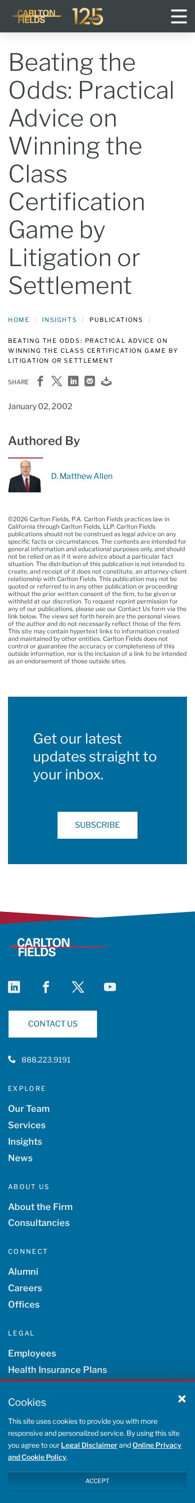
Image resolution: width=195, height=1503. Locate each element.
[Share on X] (57, 382)
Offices (24, 1304)
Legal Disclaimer (89, 1445)
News (20, 1158)
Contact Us (53, 1024)
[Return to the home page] (58, 16)
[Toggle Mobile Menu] (179, 16)
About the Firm (40, 1207)
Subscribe (97, 825)
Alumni (23, 1271)
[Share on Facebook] (40, 382)
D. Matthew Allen (81, 476)
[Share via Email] (89, 382)
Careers (25, 1288)
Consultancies (39, 1222)
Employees (32, 1353)
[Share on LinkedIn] (73, 382)
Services (27, 1125)
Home (19, 319)
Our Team (29, 1108)
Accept (98, 1481)
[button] (182, 1398)
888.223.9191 (46, 1059)
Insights (59, 319)
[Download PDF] (106, 382)
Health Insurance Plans (57, 1369)
